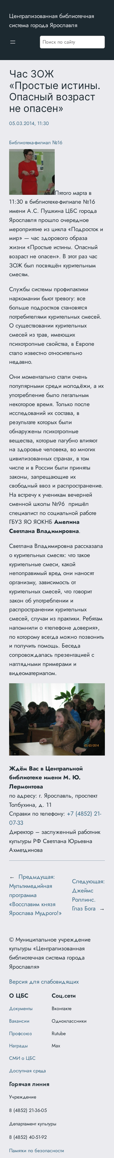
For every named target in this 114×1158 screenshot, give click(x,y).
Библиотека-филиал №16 (35, 142)
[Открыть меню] (12, 42)
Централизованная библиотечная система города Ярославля (51, 20)
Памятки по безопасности (36, 1150)
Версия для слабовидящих (44, 981)
